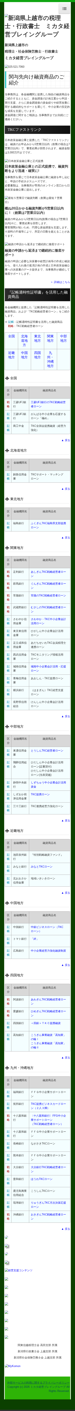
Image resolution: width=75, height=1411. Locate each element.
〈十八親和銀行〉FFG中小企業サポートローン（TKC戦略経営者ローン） (48, 1120)
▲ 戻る (65, 440)
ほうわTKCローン (41, 1179)
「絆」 (35, 938)
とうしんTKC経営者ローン (47, 750)
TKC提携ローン (40, 794)
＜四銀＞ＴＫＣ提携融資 (46, 1023)
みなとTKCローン (41, 866)
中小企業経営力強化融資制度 (48, 950)
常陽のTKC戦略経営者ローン (48, 595)
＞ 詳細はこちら (60, 282)
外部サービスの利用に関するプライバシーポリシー (38, 1382)
